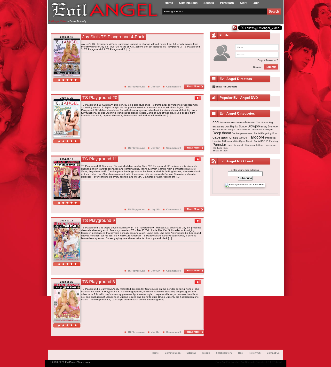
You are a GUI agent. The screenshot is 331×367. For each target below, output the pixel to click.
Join (256, 3)
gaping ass (229, 137)
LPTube (274, 362)
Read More (193, 86)
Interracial (270, 137)
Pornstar (219, 144)
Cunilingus (267, 129)
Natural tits (232, 141)
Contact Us (273, 352)
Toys (225, 148)
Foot (274, 133)
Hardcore (256, 137)
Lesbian (217, 141)
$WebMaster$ (224, 352)
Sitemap (191, 352)
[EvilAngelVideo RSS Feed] (234, 29)
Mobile (206, 352)
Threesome (269, 145)
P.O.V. (264, 141)
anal (216, 122)
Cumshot (256, 129)
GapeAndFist (222, 362)
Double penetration (242, 133)
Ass (228, 122)
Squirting (250, 145)
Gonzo (243, 137)
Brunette (273, 126)
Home (169, 3)
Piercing (273, 141)
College (231, 129)
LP (267, 362)
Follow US (255, 352)
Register (257, 67)
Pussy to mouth (235, 145)
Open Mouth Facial (249, 141)
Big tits (234, 126)
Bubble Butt (219, 129)
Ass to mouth (239, 122)
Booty (263, 126)
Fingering (266, 133)
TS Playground (136, 86)
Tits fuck (217, 148)
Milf (224, 141)
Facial (257, 133)
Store (243, 3)
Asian (223, 122)
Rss (240, 352)
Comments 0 (173, 86)
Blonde (243, 126)
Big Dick (225, 126)
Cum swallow (243, 129)
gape (216, 137)
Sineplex (261, 362)
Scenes (209, 3)
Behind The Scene (257, 122)
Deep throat (222, 133)
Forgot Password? (268, 60)
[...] (128, 49)
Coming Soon (188, 3)
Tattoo (259, 145)
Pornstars (227, 3)
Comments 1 (173, 209)
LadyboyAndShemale (243, 362)
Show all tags (220, 150)
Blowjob (253, 126)
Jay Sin (155, 86)
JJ (280, 362)
